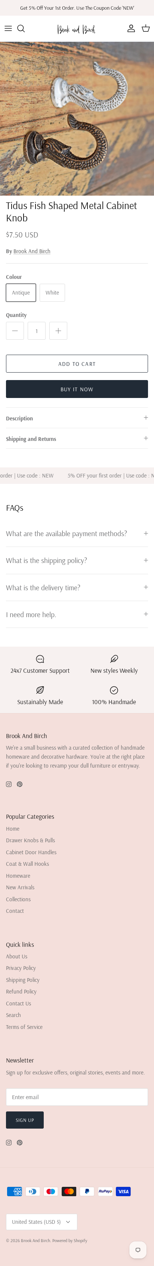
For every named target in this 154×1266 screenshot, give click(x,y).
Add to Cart (77, 363)
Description (19, 418)
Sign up (25, 1120)
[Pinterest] (19, 784)
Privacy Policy (21, 967)
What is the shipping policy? (46, 560)
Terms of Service (24, 1026)
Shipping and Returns (31, 438)
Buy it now (77, 389)
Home (12, 828)
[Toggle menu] (8, 28)
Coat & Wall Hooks (27, 863)
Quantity (16, 314)
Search (13, 1014)
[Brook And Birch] (77, 28)
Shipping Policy (23, 979)
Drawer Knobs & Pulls (30, 840)
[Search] (24, 28)
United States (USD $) (36, 1221)
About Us (16, 956)
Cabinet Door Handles (31, 852)
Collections (18, 899)
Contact (15, 910)
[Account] (129, 28)
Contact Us (18, 1003)
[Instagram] (9, 784)
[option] (77, 119)
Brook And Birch (31, 251)
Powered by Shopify (69, 1240)
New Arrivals (20, 887)
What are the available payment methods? (66, 533)
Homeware (18, 875)
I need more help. (31, 614)
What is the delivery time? (43, 587)
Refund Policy (21, 991)
